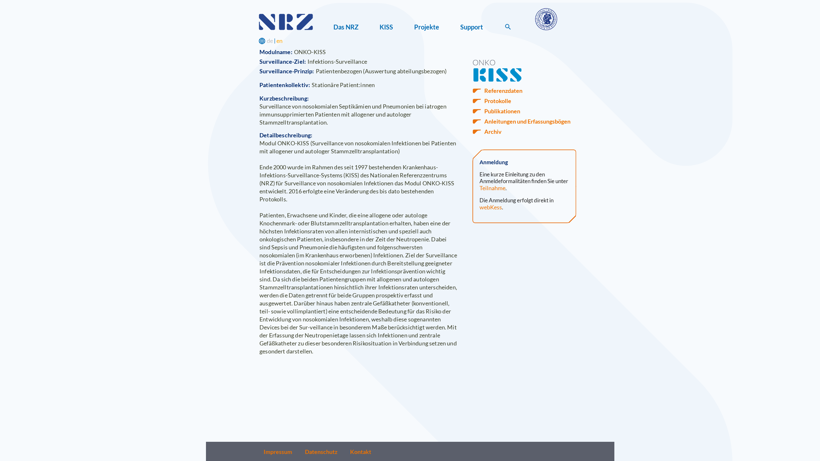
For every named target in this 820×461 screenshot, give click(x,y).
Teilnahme (492, 187)
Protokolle (497, 100)
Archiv (493, 131)
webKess (491, 207)
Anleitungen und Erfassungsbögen (527, 121)
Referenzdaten (503, 90)
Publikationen (502, 111)
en (279, 40)
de (270, 40)
